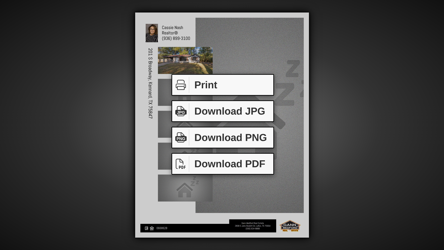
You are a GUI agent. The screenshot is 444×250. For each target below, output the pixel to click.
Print (205, 85)
